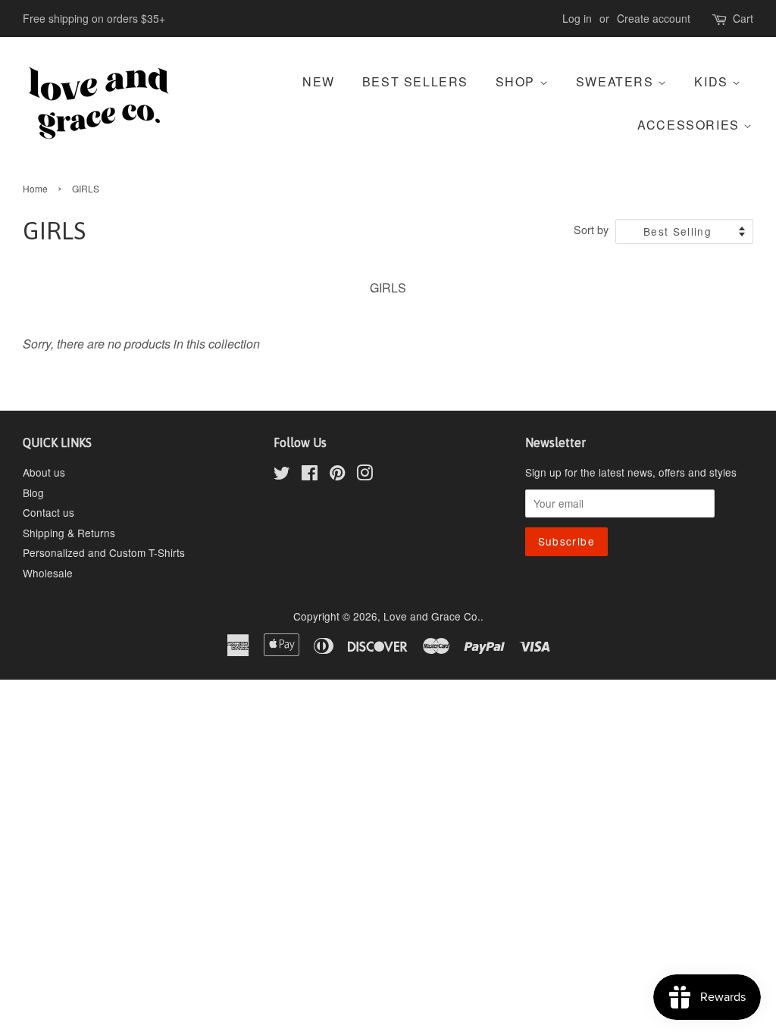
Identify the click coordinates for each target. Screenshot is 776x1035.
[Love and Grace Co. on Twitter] (282, 475)
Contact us (48, 512)
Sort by (591, 229)
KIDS (713, 81)
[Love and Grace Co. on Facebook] (309, 475)
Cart (743, 18)
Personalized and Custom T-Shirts (104, 552)
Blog (33, 492)
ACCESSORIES (690, 124)
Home (35, 188)
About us (44, 472)
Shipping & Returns (69, 532)
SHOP (518, 81)
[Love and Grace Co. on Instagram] (364, 475)
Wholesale (48, 572)
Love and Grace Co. (431, 616)
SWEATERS (617, 81)
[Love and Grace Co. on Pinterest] (337, 475)
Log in (577, 18)
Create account (653, 18)
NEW (318, 81)
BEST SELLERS (415, 81)
